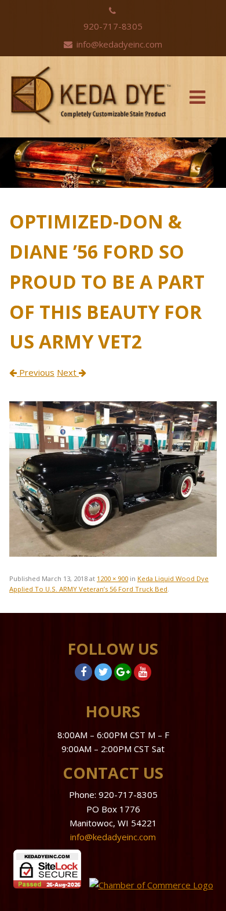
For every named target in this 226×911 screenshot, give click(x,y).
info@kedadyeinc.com (118, 44)
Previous (35, 372)
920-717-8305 (113, 26)
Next (68, 372)
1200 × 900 (112, 578)
